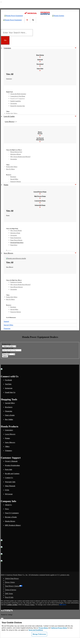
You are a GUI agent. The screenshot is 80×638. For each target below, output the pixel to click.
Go (5, 40)
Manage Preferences (39, 634)
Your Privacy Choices (12, 586)
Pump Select (13, 245)
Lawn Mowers (9, 121)
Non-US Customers (12, 513)
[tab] (40, 122)
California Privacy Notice (59, 628)
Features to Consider (16, 282)
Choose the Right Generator (18, 94)
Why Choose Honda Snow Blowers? (20, 284)
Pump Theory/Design (16, 240)
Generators (7, 48)
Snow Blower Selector (16, 287)
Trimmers (8, 450)
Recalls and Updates (12, 473)
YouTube (8, 384)
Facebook (8, 380)
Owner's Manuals (11, 461)
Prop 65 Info (9, 597)
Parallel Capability (15, 101)
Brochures (13, 176)
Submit (5, 356)
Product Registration (12, 465)
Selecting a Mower (15, 154)
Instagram (8, 388)
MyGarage (9, 494)
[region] (40, 628)
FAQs (7, 490)
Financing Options (15, 181)
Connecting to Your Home (17, 96)
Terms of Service (10, 590)
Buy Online (9, 419)
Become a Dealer (11, 517)
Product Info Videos (11, 113)
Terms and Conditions (36, 630)
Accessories (13, 103)
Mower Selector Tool (16, 152)
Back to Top (7, 610)
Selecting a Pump (15, 233)
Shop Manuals (10, 486)
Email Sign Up (10, 392)
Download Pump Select (16, 242)
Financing (7, 328)
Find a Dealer (10, 415)
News (7, 509)
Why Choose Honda (16, 230)
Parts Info (8, 469)
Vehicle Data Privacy (12, 578)
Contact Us (9, 478)
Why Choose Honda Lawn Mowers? (20, 156)
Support (6, 321)
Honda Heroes (10, 521)
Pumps (6, 185)
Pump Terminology (15, 237)
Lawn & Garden (9, 116)
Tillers (7, 446)
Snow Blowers (8, 253)
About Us (8, 505)
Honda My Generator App (17, 106)
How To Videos (10, 169)
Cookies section (12, 604)
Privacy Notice (10, 582)
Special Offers (14, 179)
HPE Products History (13, 525)
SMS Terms (9, 593)
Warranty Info (10, 482)
